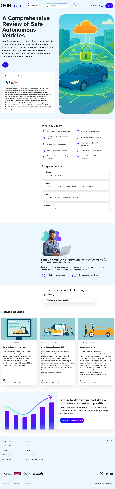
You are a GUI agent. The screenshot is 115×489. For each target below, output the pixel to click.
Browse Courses (7, 441)
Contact (27, 450)
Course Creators (30, 455)
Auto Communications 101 (52, 347)
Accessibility (27, 483)
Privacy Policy (17, 483)
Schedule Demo (7, 455)
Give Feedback (6, 459)
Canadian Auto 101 (88, 347)
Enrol (5, 65)
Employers (5, 450)
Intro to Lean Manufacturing (15, 347)
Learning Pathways (7, 446)
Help (26, 441)
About (27, 446)
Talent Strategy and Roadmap (34, 459)
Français (109, 441)
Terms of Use (5, 483)
